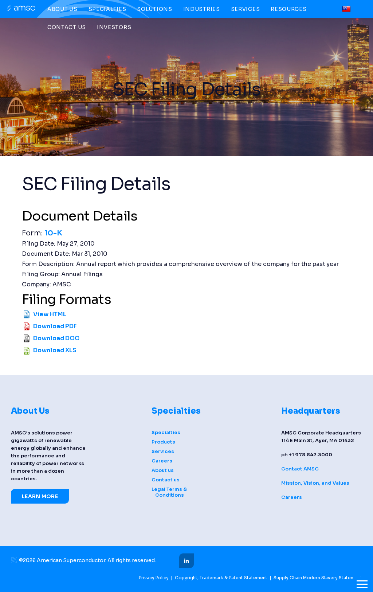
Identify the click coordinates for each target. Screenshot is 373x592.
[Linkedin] (186, 560)
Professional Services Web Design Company (14, 560)
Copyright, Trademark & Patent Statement (221, 577)
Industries (201, 9)
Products (163, 442)
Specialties (107, 9)
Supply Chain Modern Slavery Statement (318, 577)
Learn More (40, 496)
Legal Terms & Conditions (169, 492)
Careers (162, 461)
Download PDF (54, 326)
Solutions (154, 9)
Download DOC (56, 338)
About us (62, 9)
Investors (114, 27)
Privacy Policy (154, 577)
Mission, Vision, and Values (315, 483)
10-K (53, 233)
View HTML (49, 314)
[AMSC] (20, 9)
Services (245, 9)
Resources (288, 9)
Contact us (66, 27)
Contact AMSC (300, 469)
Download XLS (54, 350)
